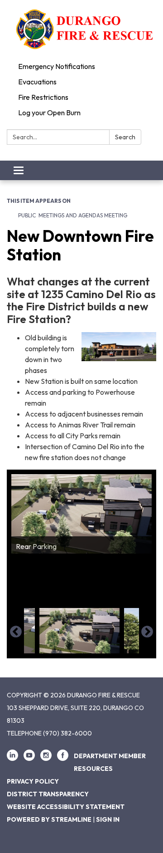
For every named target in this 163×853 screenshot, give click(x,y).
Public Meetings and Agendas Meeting (72, 215)
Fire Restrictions (43, 97)
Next (147, 632)
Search (125, 137)
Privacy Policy (33, 781)
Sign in (108, 819)
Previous (16, 632)
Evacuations (37, 81)
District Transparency (48, 794)
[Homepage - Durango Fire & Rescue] (81, 29)
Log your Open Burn (49, 112)
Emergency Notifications (56, 66)
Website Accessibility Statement (66, 807)
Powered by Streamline (49, 819)
